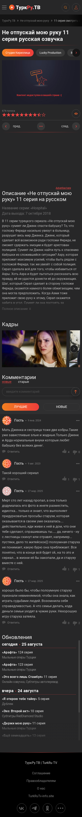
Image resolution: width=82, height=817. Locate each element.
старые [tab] (23, 382)
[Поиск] (65, 7)
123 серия (19, 667)
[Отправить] (75, 391)
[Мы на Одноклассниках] (47, 808)
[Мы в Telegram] (34, 808)
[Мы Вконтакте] (21, 808)
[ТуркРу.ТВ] (24, 7)
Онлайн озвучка (13, 682)
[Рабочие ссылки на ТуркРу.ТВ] (60, 808)
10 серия (23, 713)
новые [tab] (6, 382)
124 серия (19, 654)
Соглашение (41, 773)
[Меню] (4, 7)
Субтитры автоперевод (42, 682)
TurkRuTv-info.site (41, 796)
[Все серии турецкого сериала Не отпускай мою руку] (41, 126)
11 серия (23, 725)
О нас (41, 788)
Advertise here (63, 188)
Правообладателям (41, 781)
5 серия (25, 701)
